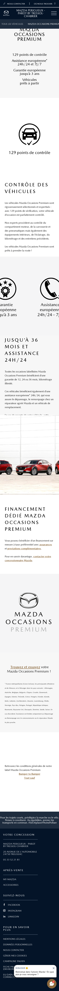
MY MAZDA (9, 879)
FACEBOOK (14, 904)
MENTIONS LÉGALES (14, 939)
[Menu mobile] (54, 13)
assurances (45, 544)
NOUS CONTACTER (16, 4)
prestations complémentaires (24, 548)
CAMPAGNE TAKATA (14, 961)
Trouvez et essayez (25, 667)
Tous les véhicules (12, 24)
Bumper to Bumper (29, 773)
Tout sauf (29, 777)
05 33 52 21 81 (11, 859)
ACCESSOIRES (10, 884)
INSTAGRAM (14, 910)
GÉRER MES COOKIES (15, 955)
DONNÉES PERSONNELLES (17, 944)
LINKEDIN (13, 916)
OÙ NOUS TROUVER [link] (43, 4)
